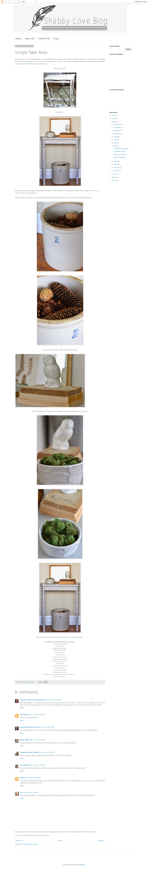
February (117, 167)
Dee (21, 792)
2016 (114, 115)
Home (18, 38)
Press (56, 38)
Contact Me (43, 38)
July (115, 140)
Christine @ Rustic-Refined (29, 752)
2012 (114, 177)
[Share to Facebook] (45, 682)
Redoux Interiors (60, 676)
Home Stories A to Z (60, 657)
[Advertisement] (123, 71)
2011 (114, 180)
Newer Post (18, 840)
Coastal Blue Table (119, 151)
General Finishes (24, 64)
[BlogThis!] (41, 682)
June (115, 143)
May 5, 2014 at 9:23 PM (46, 752)
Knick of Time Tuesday (60, 666)
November (117, 127)
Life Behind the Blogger (121, 148)
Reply (22, 708)
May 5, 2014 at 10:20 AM (36, 714)
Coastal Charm (60, 652)
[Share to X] (43, 682)
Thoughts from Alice (60, 672)
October (116, 130)
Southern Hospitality (60, 659)
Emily (22, 778)
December (117, 124)
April (116, 161)
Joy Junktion (24, 765)
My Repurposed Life (60, 661)
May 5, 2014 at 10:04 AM (53, 700)
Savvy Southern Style (60, 644)
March (116, 164)
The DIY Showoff (60, 650)
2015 (114, 119)
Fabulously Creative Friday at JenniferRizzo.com (59, 674)
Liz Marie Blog (60, 668)
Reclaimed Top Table (120, 154)
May (115, 146)
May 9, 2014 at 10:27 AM (33, 778)
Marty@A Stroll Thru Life (28, 727)
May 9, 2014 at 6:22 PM (30, 792)
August (116, 137)
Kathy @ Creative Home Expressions (32, 700)
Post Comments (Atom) (30, 844)
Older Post (101, 840)
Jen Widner (24, 714)
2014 (114, 122)
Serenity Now (60, 646)
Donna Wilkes (24, 740)
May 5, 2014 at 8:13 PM (37, 740)
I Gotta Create (60, 655)
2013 (114, 174)
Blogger (82, 864)
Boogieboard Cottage (59, 648)
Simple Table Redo (119, 157)
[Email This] (39, 682)
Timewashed (60, 663)
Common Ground (60, 670)
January (116, 170)
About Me (29, 38)
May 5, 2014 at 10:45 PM (37, 765)
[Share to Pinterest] (47, 682)
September (117, 133)
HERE (68, 642)
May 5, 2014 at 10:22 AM (46, 727)
